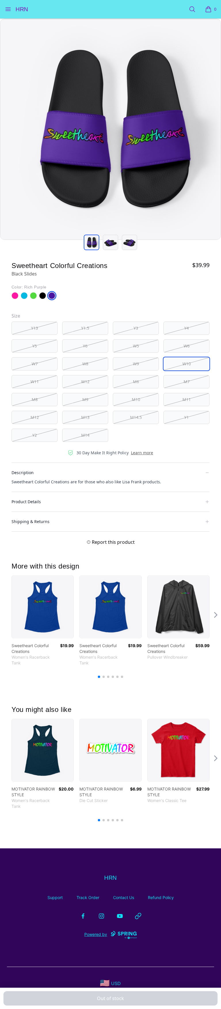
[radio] (35, 328)
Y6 (85, 346)
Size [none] (16, 316)
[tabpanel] (110, 129)
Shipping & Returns (30, 521)
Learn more (142, 452)
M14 (85, 435)
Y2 (34, 435)
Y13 (34, 328)
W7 (35, 363)
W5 (136, 346)
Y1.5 (85, 328)
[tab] (91, 242)
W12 (85, 381)
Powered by (95, 934)
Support (55, 897)
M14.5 (136, 417)
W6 (187, 346)
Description (23, 472)
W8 (85, 363)
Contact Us (123, 897)
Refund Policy (161, 897)
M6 (136, 381)
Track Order (88, 897)
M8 (35, 399)
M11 (186, 399)
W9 (136, 363)
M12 (35, 417)
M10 (136, 399)
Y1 (186, 417)
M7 (187, 381)
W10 (186, 363)
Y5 (34, 346)
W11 (35, 381)
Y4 (186, 328)
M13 (85, 417)
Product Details (26, 501)
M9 (85, 399)
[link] (42, 607)
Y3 (136, 328)
